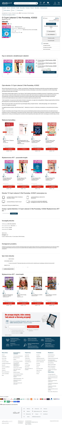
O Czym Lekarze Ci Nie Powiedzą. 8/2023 (35, 178)
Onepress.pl (37, 408)
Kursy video (22, 7)
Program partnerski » (14, 338)
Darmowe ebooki (43, 7)
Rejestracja (27, 356)
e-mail (6, 326)
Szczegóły (46, 45)
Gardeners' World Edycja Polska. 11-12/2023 (8, 295)
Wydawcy (4, 370)
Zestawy (3, 368)
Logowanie (27, 354)
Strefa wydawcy (51, 356)
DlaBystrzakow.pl (37, 411)
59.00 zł (24, 149)
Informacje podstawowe (18, 356)
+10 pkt (10, 23)
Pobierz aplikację (7, 10)
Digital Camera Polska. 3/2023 (21, 295)
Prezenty (26, 363)
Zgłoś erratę (4, 232)
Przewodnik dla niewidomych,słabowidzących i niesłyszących (16, 364)
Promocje (28, 7)
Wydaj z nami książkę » (32, 338)
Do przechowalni (51, 40)
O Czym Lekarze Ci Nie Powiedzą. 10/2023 (47, 66)
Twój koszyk (27, 358)
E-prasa (3, 236)
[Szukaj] (36, 3)
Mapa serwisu (39, 370)
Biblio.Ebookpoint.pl (36, 416)
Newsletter (27, 366)
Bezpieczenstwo (16, 357)
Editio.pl (28, 411)
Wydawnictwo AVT (18, 26)
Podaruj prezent (20, 10)
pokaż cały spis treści (9, 269)
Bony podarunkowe (5, 371)
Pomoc (17, 205)
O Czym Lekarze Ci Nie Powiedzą (18, 236)
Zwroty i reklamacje (40, 361)
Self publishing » (48, 343)
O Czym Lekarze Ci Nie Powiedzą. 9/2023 (47, 63)
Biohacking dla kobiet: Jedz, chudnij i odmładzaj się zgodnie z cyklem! (23, 141)
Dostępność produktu (47, 47)
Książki (17, 7)
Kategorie (4, 7)
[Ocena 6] (21, 29)
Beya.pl (37, 414)
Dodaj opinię (14, 213)
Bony (13, 10)
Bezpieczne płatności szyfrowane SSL (10, 404)
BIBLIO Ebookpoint (51, 366)
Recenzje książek (39, 368)
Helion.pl (28, 408)
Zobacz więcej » (8, 334)
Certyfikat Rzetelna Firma (53, 376)
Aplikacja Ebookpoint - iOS (18, 378)
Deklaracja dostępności (40, 360)
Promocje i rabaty (5, 361)
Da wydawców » (48, 338)
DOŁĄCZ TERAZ (33, 326)
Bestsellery (37, 7)
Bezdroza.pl (45, 411)
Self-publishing (51, 362)
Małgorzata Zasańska (20, 143)
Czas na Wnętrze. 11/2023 (36, 294)
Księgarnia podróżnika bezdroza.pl (52, 387)
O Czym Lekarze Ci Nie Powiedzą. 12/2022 (36, 141)
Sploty (28, 416)
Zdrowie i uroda (8, 236)
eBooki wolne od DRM (17, 367)
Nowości (32, 7)
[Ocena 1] (15, 29)
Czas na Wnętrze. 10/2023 (51, 294)
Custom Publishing (51, 367)
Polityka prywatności (40, 358)
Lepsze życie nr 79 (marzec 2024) (8, 141)
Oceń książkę (27, 365)
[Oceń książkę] (18, 29)
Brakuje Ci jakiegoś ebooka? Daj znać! (33, 344)
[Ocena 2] (16, 29)
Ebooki (8, 7)
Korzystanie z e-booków (18, 361)
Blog (3, 375)
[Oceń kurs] (6, 213)
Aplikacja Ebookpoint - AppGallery (17, 381)
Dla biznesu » (13, 343)
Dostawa (38, 363)
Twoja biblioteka (28, 361)
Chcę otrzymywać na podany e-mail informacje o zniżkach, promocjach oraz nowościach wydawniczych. (17, 331)
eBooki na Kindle (16, 372)
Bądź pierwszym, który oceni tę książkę (30, 29)
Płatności (38, 365)
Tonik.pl (57, 420)
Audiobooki (13, 7)
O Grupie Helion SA (51, 374)
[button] (58, 130)
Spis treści (46, 49)
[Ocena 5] (20, 29)
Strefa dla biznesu (51, 354)
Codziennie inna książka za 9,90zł (8, 14)
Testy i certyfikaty (5, 373)
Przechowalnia (27, 360)
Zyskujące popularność (6, 363)
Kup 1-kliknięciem (51, 34)
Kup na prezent (52, 31)
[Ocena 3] (17, 29)
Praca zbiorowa (5, 142)
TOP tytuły (4, 360)
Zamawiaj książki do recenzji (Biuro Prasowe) (52, 360)
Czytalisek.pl (45, 414)
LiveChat (38, 371)
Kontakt (38, 354)
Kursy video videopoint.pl (53, 391)
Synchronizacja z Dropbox (18, 373)
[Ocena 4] (19, 29)
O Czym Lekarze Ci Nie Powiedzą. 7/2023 (50, 178)
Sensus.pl (45, 408)
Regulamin (38, 356)
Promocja (4, 23)
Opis (45, 43)
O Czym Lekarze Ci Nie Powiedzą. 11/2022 (50, 141)
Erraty (37, 366)
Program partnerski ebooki (53, 358)
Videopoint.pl (28, 414)
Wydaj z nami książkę (52, 364)
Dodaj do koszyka (51, 23)
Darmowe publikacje (6, 366)
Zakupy (14, 359)
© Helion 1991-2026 (5, 423)
